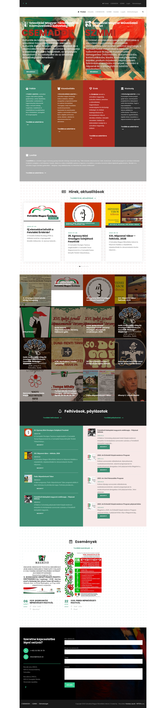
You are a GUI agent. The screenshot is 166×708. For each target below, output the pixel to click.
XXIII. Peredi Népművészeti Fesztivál (83, 601)
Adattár (116, 12)
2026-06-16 (113, 233)
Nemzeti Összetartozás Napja (33, 394)
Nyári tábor (134, 224)
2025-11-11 (100, 458)
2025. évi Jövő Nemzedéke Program (110, 478)
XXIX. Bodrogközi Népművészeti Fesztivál (41, 601)
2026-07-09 (72, 233)
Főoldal (106, 3)
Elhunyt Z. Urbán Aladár (128, 395)
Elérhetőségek (136, 3)
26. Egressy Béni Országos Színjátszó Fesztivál (80, 238)
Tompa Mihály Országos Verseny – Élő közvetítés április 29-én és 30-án (66, 393)
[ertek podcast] (26, 3)
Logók (128, 3)
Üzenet (66, 667)
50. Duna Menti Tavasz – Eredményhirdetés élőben (98, 362)
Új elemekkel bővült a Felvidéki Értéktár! (40, 231)
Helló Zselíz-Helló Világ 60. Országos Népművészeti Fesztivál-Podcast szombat (35, 360)
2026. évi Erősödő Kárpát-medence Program (113, 455)
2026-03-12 (37, 502)
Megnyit (40, 445)
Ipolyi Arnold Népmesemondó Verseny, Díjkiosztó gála (66, 329)
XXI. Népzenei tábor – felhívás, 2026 (122, 237)
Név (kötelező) (69, 639)
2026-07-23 (31, 226)
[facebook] (23, 3)
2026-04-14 (37, 480)
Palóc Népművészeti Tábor (98, 395)
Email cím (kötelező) (71, 648)
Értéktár (53, 218)
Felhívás (78, 224)
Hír (83, 224)
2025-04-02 (101, 507)
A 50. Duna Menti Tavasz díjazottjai (66, 362)
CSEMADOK (114, 3)
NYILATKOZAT (29, 332)
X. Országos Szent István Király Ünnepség (34, 299)
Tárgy (66, 657)
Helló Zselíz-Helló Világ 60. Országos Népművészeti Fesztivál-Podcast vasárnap (130, 328)
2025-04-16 (101, 482)
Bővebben (31, 72)
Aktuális (91, 12)
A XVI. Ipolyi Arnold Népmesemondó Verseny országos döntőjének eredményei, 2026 (98, 328)
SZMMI (122, 3)
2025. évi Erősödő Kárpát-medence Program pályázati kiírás (119, 504)
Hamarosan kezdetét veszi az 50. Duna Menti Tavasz (130, 362)
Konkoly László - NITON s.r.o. (135, 704)
